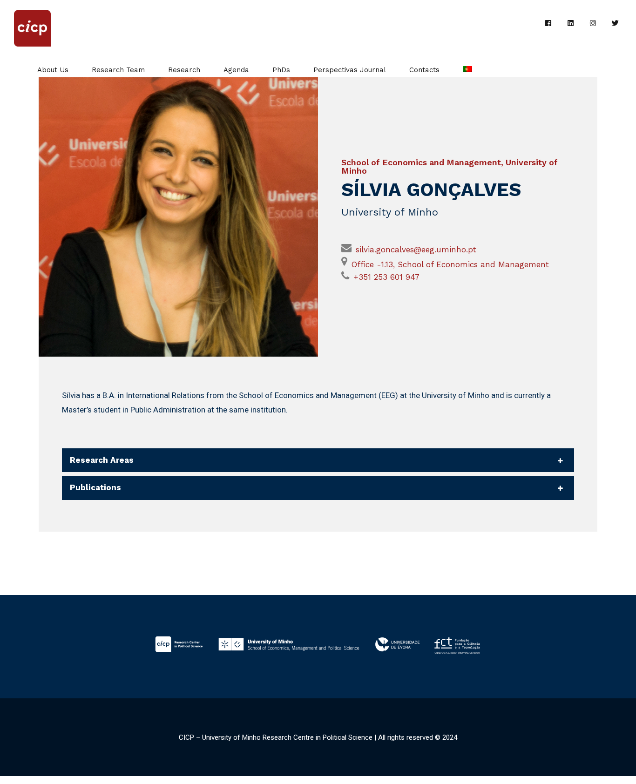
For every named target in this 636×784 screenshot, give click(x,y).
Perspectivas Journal (349, 70)
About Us (52, 70)
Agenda (236, 70)
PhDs (281, 70)
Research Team (118, 70)
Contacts (424, 70)
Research (184, 70)
